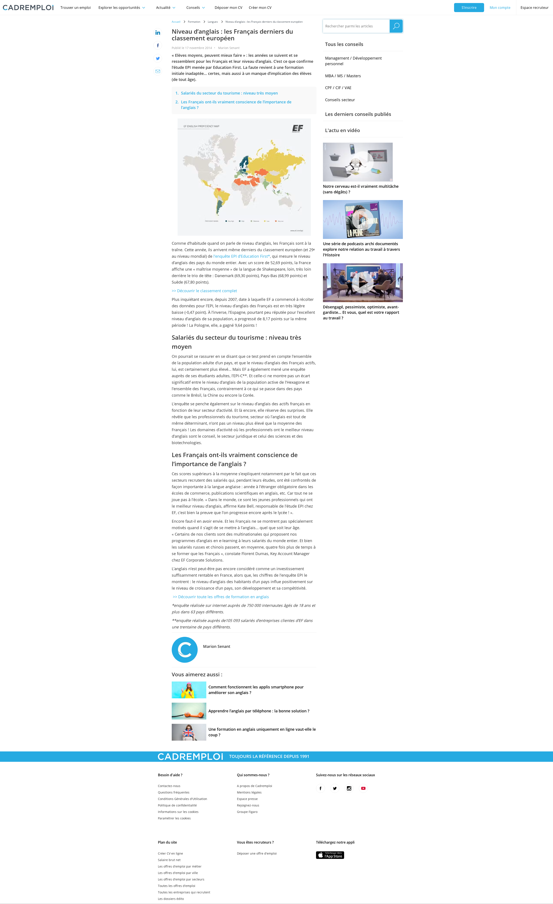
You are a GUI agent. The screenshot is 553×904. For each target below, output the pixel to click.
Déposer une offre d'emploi (257, 853)
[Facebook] (157, 45)
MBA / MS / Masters (343, 75)
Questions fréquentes (173, 792)
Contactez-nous (169, 786)
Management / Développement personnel (353, 60)
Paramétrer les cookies (174, 818)
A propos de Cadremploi (254, 786)
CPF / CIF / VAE (338, 87)
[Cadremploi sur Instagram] (349, 788)
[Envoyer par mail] (157, 71)
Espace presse (247, 799)
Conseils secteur (340, 99)
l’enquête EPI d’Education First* (241, 256)
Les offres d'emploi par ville (178, 873)
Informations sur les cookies (178, 812)
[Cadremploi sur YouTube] (363, 788)
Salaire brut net (169, 860)
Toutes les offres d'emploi (176, 886)
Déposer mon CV (228, 7)
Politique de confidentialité (177, 805)
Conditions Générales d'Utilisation (182, 799)
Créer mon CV (260, 7)
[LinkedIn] (157, 32)
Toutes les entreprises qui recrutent (184, 892)
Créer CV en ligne (170, 853)
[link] (229, 93)
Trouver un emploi (75, 7)
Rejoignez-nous (248, 805)
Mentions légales (249, 792)
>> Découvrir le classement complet (204, 290)
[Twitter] (157, 58)
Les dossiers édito (171, 899)
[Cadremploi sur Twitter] (334, 788)
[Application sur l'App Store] (330, 855)
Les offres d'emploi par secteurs (181, 879)
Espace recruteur (535, 7)
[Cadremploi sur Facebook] (320, 788)
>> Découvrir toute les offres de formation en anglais (220, 596)
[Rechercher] (396, 26)
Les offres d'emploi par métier (180, 866)
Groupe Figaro (247, 812)
